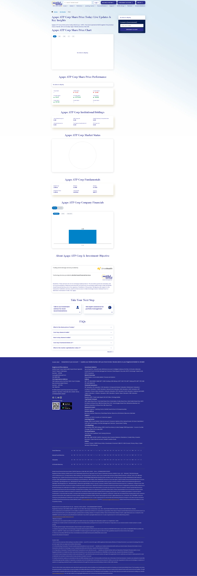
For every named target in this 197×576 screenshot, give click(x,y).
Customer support (107, 417)
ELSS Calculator (129, 391)
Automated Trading (121, 423)
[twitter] (56, 398)
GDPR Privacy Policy (99, 443)
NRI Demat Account (107, 369)
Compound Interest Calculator (118, 387)
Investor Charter (89, 443)
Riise (110, 397)
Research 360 (88, 397)
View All (109, 352)
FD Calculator (96, 387)
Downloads (109, 443)
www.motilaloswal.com (58, 573)
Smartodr (115, 443)
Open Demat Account (125, 2)
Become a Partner (107, 2)
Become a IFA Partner (118, 413)
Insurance (91, 373)
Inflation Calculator (100, 393)
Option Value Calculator (122, 393)
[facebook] (53, 398)
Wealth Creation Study (110, 439)
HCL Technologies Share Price (118, 403)
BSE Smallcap (107, 381)
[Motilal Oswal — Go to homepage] (57, 4)
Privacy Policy (134, 443)
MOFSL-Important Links (104, 437)
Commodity (94, 423)
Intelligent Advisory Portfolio (121, 369)
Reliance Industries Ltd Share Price (94, 405)
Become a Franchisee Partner (103, 413)
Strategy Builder (116, 397)
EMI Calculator (124, 389)
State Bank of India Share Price (118, 401)
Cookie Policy (131, 437)
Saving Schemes (106, 433)
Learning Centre (99, 409)
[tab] (54, 36)
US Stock (134, 421)
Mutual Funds (97, 369)
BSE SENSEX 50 (91, 383)
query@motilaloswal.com (59, 375)
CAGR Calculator (101, 389)
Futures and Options (109, 377)
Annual (54, 208)
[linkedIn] (61, 398)
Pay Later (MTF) (125, 371)
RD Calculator (105, 387)
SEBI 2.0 (120, 443)
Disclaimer (124, 437)
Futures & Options (115, 421)
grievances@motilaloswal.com (89, 499)
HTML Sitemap (94, 445)
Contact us (88, 417)
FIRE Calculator (133, 393)
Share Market (88, 377)
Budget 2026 (88, 421)
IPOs (122, 421)
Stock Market (95, 421)
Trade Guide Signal (98, 397)
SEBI (91, 437)
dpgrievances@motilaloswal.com (110, 499)
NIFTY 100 (139, 381)
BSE (85, 437)
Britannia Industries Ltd (133, 403)
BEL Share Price (108, 405)
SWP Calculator (133, 389)
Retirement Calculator (133, 387)
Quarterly (60, 208)
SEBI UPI (139, 2)
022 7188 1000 (56, 387)
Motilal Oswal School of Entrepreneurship (116, 409)
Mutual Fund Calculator (113, 389)
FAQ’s (93, 417)
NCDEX (95, 437)
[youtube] (58, 398)
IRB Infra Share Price (104, 403)
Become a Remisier (130, 413)
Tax (86, 433)
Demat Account (104, 421)
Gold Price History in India (112, 427)
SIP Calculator (88, 387)
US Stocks (132, 369)
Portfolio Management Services (103, 371)
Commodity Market (98, 377)
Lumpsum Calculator (90, 389)
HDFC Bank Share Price (91, 401)
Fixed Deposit (116, 371)
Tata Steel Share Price (104, 401)
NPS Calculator (111, 393)
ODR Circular (126, 443)
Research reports (89, 409)
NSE (88, 437)
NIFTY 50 (87, 381)
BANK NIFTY (100, 381)
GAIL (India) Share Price (134, 401)
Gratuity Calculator (110, 391)
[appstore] (66, 404)
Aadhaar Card (97, 433)
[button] (65, 2)
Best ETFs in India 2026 (96, 429)
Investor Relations (115, 437)
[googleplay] (66, 407)
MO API (106, 397)
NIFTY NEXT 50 (122, 381)
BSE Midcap (115, 381)
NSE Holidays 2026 (89, 427)
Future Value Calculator (97, 391)
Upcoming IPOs (89, 369)
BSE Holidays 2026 (100, 427)
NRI (89, 423)
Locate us (98, 417)
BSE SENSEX (93, 381)
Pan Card (90, 433)
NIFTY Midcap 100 (131, 381)
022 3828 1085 (56, 377)
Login (96, 2)
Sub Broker (140, 421)
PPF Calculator (120, 391)
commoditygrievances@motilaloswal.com (63, 517)
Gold (86, 423)
